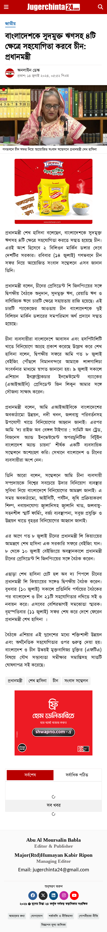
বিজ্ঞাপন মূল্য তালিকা (53, 925)
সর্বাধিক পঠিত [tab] (77, 775)
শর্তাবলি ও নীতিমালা (61, 916)
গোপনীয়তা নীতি (88, 916)
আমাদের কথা (17, 916)
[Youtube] (74, 895)
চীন (55, 681)
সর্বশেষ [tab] (30, 775)
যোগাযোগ (37, 916)
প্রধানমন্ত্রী (15, 681)
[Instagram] (63, 895)
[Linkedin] (53, 895)
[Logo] (53, 7)
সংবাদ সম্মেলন (76, 681)
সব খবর (54, 805)
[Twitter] (43, 895)
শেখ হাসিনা (37, 681)
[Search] (100, 8)
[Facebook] (32, 895)
